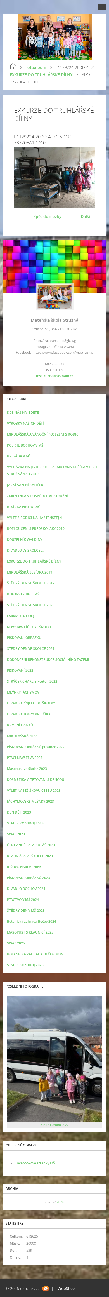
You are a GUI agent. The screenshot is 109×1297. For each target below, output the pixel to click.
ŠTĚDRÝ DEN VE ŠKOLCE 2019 (30, 583)
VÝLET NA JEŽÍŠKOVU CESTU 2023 (34, 790)
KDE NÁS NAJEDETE (23, 412)
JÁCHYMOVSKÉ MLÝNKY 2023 (30, 801)
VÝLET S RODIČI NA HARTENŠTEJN (34, 517)
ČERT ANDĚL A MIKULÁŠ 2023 (31, 845)
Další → (88, 216)
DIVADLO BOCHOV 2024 (26, 888)
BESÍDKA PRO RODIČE (24, 506)
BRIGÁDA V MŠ (19, 456)
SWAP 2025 (16, 943)
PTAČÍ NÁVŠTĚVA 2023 (24, 757)
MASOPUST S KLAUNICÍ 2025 (30, 932)
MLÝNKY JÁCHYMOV (23, 692)
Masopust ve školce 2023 (27, 768)
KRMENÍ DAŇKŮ (20, 725)
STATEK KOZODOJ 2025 (25, 965)
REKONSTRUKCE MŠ (23, 594)
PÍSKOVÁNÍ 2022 (20, 670)
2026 (60, 1202)
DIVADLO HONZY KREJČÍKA (29, 714)
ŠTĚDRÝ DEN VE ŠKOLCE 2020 (30, 605)
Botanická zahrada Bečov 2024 (31, 921)
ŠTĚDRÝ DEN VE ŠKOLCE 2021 (30, 648)
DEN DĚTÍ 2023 (19, 812)
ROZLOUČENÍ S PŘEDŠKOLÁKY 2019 (36, 528)
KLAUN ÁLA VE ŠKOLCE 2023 (30, 856)
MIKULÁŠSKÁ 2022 (22, 736)
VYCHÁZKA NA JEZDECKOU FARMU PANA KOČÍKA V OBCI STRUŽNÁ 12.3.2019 (52, 470)
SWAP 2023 (16, 834)
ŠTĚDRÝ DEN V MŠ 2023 (26, 910)
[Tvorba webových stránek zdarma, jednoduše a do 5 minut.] (45, 1288)
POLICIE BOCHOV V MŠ (25, 445)
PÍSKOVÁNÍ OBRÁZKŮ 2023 (28, 877)
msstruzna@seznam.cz (54, 375)
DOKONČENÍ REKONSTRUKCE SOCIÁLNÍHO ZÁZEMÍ (48, 659)
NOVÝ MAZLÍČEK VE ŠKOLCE (29, 626)
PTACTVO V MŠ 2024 (23, 899)
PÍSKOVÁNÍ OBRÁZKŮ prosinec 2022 (36, 746)
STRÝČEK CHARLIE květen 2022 (32, 681)
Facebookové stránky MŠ (35, 1163)
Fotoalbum (35, 67)
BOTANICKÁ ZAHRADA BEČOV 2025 (35, 954)
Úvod (13, 66)
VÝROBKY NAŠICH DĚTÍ (25, 423)
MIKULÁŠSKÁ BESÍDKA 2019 (29, 572)
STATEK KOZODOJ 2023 (25, 823)
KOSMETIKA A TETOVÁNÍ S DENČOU (35, 779)
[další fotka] (86, 177)
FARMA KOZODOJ (21, 616)
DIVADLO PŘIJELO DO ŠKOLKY (31, 703)
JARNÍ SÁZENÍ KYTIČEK (25, 485)
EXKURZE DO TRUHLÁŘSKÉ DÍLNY (41, 74)
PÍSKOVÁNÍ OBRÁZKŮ (24, 637)
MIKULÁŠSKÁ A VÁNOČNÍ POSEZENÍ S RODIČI (43, 434)
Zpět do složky (47, 216)
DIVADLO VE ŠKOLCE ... (25, 550)
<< (13, 1202)
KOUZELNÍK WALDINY (24, 539)
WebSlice (66, 1288)
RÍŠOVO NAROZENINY (24, 866)
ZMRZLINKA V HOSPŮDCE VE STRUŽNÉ (38, 496)
